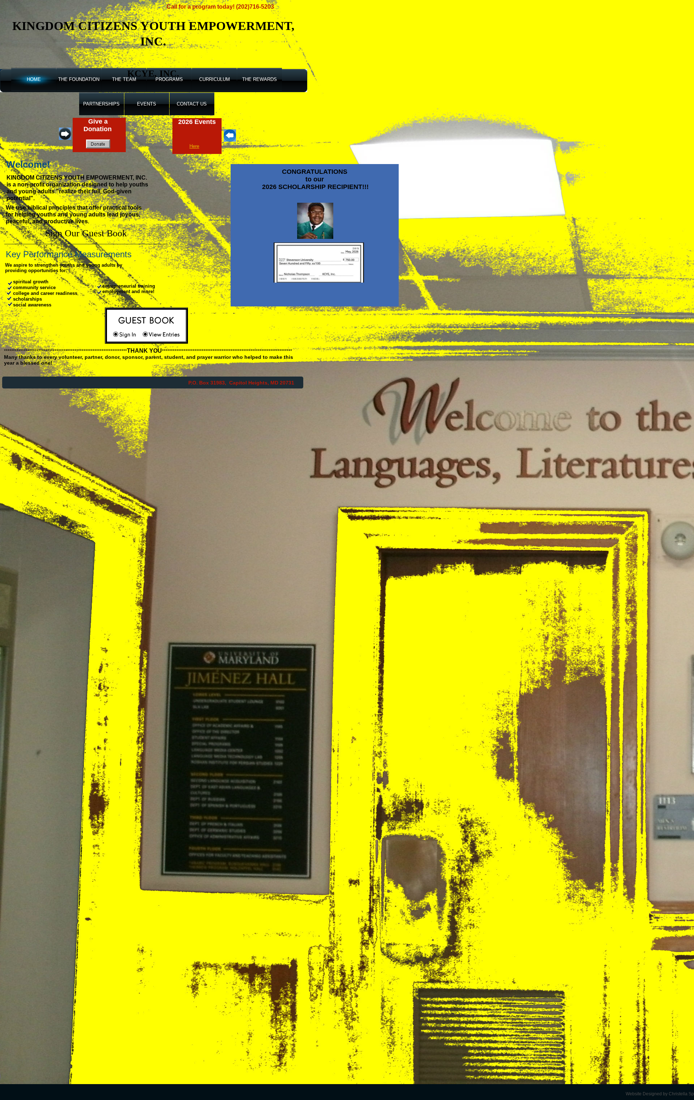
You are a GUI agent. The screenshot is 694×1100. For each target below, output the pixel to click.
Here (194, 146)
